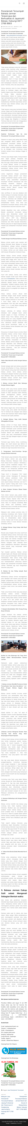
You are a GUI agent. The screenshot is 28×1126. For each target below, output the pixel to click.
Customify (19, 1123)
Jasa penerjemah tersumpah (14, 35)
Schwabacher (11, 278)
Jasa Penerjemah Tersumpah (9, 28)
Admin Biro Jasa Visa (7, 26)
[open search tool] (19, 3)
